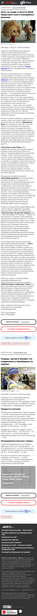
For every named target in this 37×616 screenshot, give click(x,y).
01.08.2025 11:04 (6, 8)
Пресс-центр (27, 530)
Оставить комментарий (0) (18, 329)
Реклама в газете (25, 545)
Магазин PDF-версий (10, 540)
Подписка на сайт (9, 537)
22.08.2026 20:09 (6, 352)
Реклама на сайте (9, 545)
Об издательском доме (11, 530)
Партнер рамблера (17, 606)
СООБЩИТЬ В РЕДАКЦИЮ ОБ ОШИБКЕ (16, 552)
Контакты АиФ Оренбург (11, 542)
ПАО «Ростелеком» (7, 44)
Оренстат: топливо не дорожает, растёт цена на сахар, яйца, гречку (15, 476)
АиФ (17, 391)
